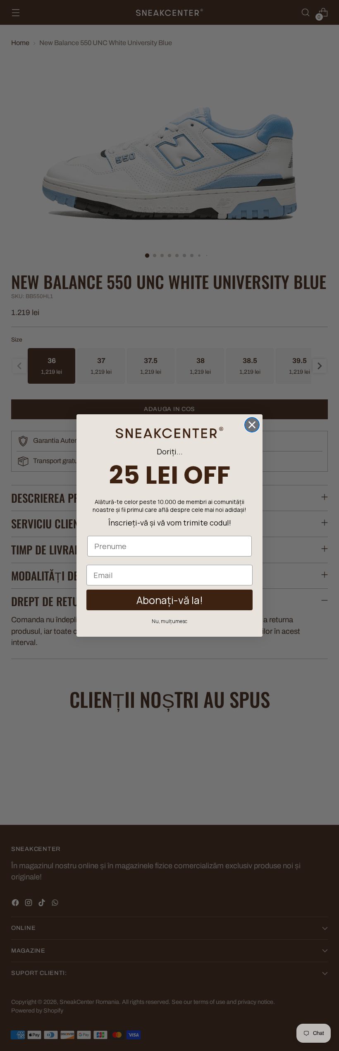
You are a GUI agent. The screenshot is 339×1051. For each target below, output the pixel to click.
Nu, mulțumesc (169, 621)
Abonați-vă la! (169, 600)
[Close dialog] (252, 425)
